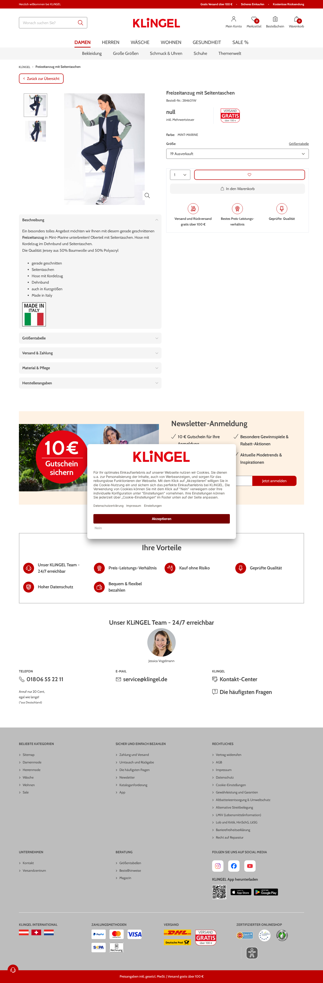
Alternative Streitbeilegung (234, 807)
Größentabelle (299, 144)
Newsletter (127, 777)
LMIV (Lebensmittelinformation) (238, 815)
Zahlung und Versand (134, 755)
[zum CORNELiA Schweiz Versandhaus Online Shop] (36, 932)
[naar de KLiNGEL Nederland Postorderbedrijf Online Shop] (49, 932)
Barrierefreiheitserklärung (233, 830)
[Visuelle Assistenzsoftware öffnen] (249, 953)
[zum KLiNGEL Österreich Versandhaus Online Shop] (24, 932)
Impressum (223, 770)
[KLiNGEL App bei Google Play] (266, 892)
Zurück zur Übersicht (43, 78)
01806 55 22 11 (44, 679)
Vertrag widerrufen (228, 755)
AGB (219, 762)
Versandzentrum (34, 870)
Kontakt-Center (238, 679)
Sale (26, 792)
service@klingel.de (145, 679)
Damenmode (32, 762)
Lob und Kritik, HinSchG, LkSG (236, 822)
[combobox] (53, 22)
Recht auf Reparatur (229, 837)
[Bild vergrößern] (147, 195)
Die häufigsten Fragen (246, 692)
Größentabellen (130, 863)
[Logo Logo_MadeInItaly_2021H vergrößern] (34, 314)
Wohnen (29, 785)
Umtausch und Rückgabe (136, 762)
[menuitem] (82, 42)
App (122, 792)
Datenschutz (225, 777)
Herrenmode (31, 770)
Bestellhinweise (130, 870)
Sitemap (29, 755)
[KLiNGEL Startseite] (156, 22)
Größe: (171, 144)
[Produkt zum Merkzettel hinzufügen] (249, 175)
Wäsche (28, 777)
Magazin (125, 878)
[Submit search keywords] (80, 22)
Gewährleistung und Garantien (237, 792)
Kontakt (28, 863)
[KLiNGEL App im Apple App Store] (241, 892)
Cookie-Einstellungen (231, 785)
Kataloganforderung (133, 785)
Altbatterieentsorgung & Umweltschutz (243, 800)
